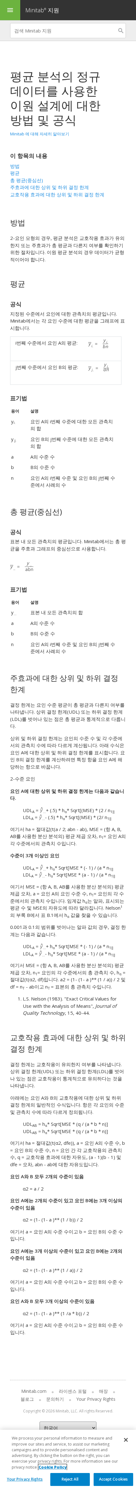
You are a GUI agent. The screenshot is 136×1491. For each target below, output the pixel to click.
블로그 (27, 1399)
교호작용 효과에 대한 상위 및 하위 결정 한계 (57, 194)
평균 (15, 173)
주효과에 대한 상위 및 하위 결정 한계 (49, 187)
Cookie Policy (52, 1467)
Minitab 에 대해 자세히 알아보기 (39, 134)
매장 (103, 1391)
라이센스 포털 (73, 1391)
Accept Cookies (113, 1479)
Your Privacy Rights (25, 1479)
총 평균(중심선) (26, 180)
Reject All (70, 1479)
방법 (15, 166)
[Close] (126, 1440)
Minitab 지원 (42, 10)
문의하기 (55, 1399)
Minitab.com (33, 1391)
